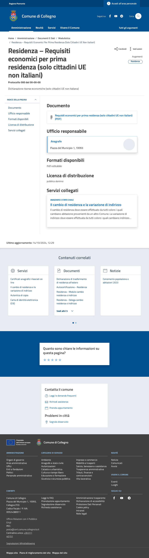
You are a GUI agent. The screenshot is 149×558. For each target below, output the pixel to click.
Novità (39, 28)
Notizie (114, 460)
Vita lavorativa (83, 478)
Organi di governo (15, 460)
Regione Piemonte (17, 3)
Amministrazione (21, 28)
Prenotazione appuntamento (55, 501)
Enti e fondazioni (14, 469)
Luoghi (114, 485)
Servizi (52, 28)
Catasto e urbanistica (51, 469)
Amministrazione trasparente (90, 498)
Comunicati (116, 463)
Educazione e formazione (53, 475)
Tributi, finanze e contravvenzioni (84, 474)
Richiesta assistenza (51, 507)
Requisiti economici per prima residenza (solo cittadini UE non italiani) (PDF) (93, 117)
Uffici (8, 466)
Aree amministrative (16, 463)
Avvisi (114, 466)
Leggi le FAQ (47, 498)
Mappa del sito (59, 553)
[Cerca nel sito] (138, 16)
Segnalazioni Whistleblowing (20, 543)
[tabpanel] (28, 292)
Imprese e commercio (86, 460)
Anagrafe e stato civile (62, 199)
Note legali (81, 513)
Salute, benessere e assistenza (91, 466)
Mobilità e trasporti (85, 463)
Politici (9, 472)
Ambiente (46, 460)
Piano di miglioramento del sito (34, 553)
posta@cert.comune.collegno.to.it (22, 529)
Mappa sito (12, 553)
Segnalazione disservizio (53, 504)
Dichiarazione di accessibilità (90, 501)
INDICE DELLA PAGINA (17, 99)
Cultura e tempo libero (52, 472)
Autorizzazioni (48, 466)
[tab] (73, 323)
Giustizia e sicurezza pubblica (55, 478)
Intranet (80, 510)
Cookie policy (82, 507)
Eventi (114, 481)
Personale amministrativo (19, 475)
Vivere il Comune (69, 28)
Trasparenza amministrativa (90, 469)
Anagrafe (56, 141)
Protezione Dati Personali (88, 504)
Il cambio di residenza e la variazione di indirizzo (85, 205)
